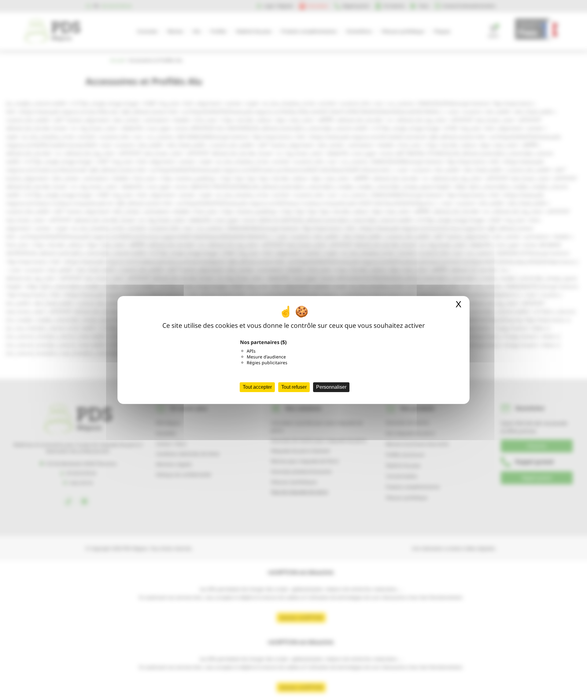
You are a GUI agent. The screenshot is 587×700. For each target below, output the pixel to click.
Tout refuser (294, 387)
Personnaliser (331, 387)
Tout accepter (257, 387)
